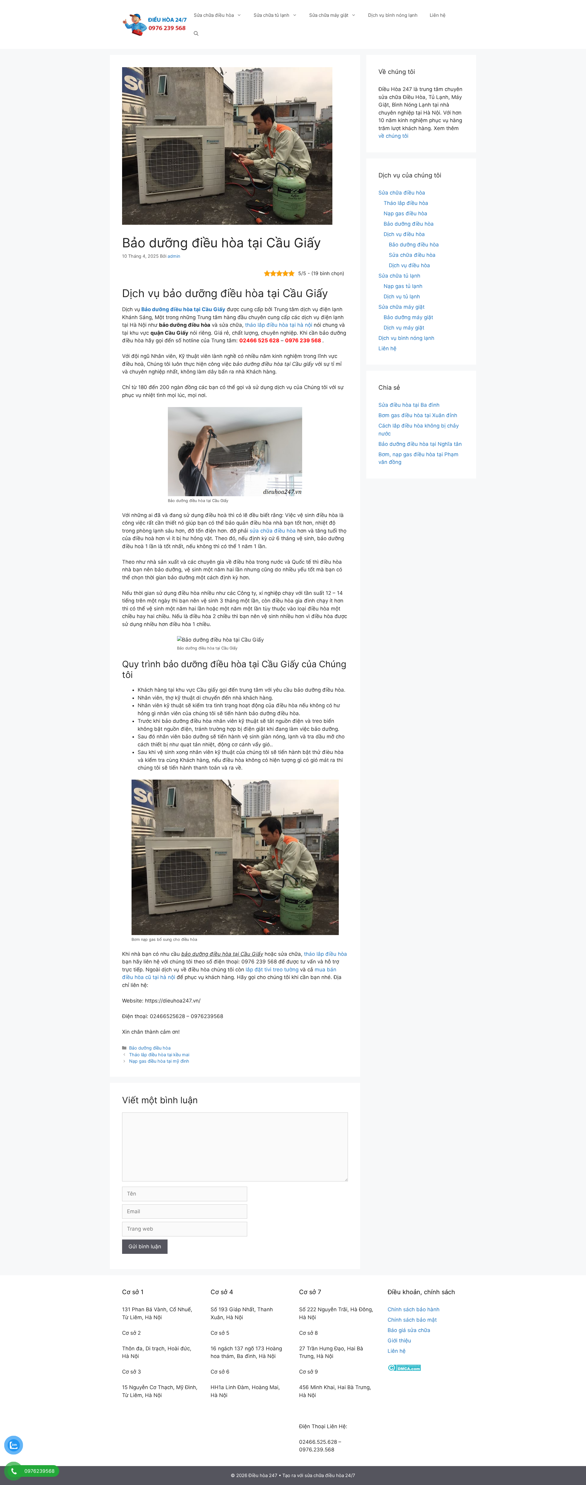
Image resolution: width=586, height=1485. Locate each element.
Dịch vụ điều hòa (404, 234)
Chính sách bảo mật (412, 1320)
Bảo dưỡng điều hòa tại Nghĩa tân (420, 444)
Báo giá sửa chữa (409, 1330)
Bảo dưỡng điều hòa (150, 1047)
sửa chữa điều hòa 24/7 (330, 1475)
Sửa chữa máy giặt (328, 15)
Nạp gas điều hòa (405, 213)
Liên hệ (438, 15)
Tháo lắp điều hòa (406, 203)
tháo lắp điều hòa (325, 954)
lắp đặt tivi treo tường (272, 969)
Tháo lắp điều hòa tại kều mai (159, 1054)
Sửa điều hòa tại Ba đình (409, 405)
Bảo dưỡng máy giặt (408, 317)
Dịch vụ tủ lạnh (402, 296)
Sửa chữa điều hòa (214, 15)
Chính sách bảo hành (414, 1309)
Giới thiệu (399, 1341)
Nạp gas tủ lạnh (403, 286)
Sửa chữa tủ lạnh (271, 15)
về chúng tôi (393, 136)
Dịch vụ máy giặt (404, 328)
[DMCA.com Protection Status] (404, 1369)
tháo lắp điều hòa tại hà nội (278, 325)
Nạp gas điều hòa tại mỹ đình (159, 1061)
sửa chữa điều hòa (273, 531)
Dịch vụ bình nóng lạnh (393, 15)
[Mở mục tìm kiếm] (196, 33)
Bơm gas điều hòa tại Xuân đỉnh (417, 415)
